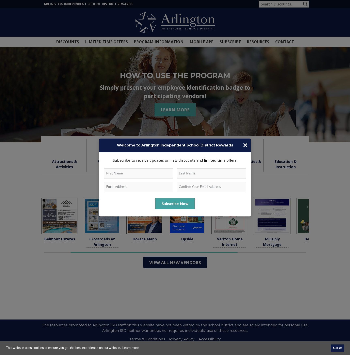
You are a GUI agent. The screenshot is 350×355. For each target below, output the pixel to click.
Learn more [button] (130, 348)
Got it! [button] (337, 348)
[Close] (245, 145)
